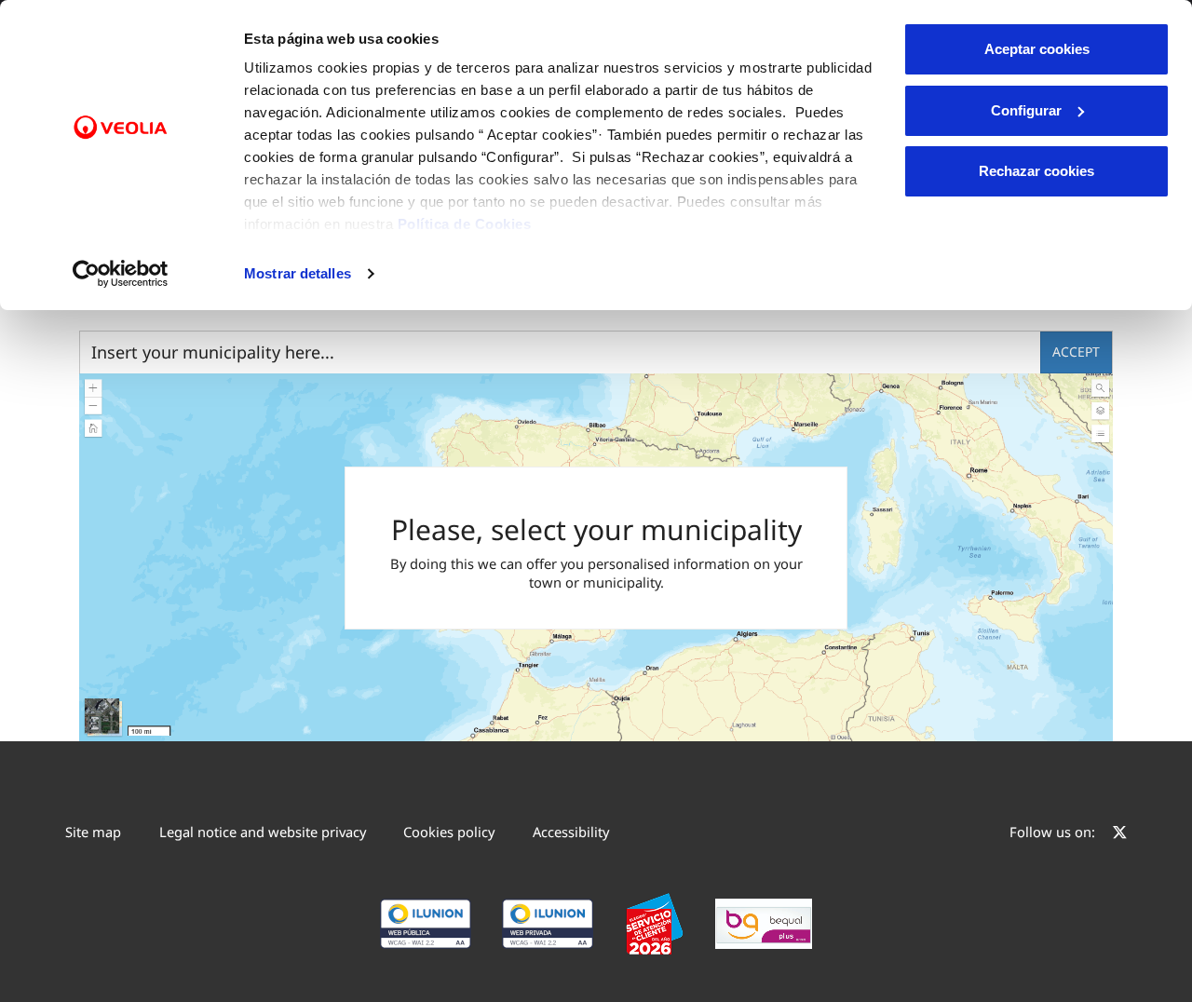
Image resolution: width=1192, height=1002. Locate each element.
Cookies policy (448, 831)
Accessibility (571, 831)
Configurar (1026, 110)
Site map (93, 831)
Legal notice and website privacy (262, 831)
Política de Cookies (465, 224)
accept (1076, 351)
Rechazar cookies (1036, 171)
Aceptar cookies (1037, 49)
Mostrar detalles (297, 273)
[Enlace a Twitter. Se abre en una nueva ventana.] (1120, 834)
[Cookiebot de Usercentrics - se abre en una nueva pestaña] (120, 274)
